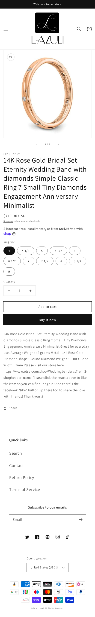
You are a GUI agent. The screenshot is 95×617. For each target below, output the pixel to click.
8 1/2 (77, 261)
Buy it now (47, 320)
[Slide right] (58, 144)
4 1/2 (26, 251)
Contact (16, 465)
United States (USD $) (44, 567)
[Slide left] (37, 144)
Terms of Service (24, 489)
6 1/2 (12, 261)
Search (15, 453)
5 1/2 (58, 251)
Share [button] (13, 408)
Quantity (9, 282)
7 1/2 (45, 261)
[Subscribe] (81, 520)
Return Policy (21, 477)
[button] (6, 29)
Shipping (8, 220)
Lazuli (41, 608)
